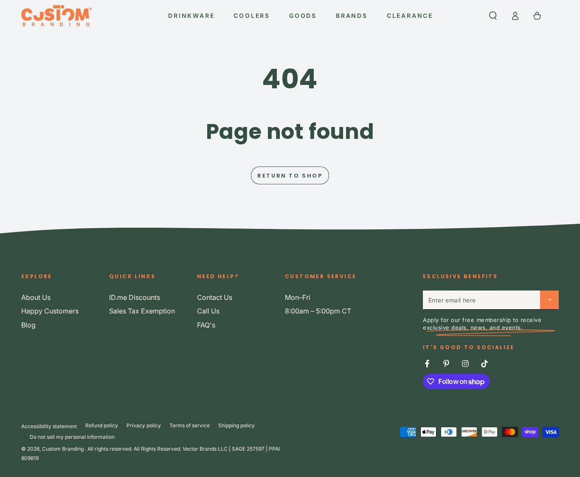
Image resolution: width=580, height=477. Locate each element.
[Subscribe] (549, 300)
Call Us (208, 311)
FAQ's (206, 325)
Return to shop (289, 176)
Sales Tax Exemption (142, 311)
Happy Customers (50, 311)
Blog (28, 325)
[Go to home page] (56, 15)
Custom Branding (63, 449)
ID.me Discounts (134, 297)
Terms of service (189, 425)
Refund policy (101, 425)
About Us (36, 297)
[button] (493, 15)
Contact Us (214, 297)
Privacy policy (144, 425)
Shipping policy (236, 425)
